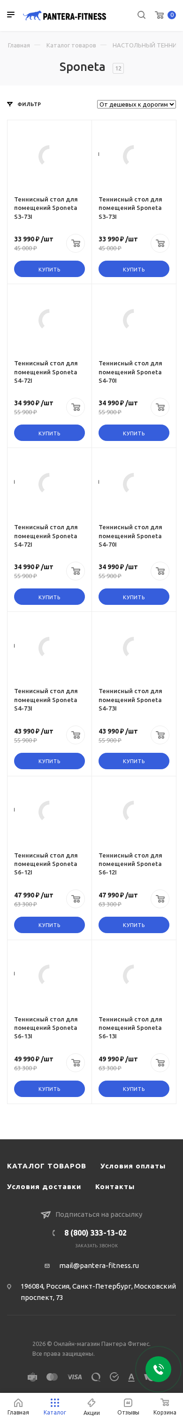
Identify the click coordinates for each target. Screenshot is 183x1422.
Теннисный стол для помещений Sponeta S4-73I (46, 699)
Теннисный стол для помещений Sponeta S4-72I (46, 371)
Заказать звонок (97, 1246)
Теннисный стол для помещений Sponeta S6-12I (46, 863)
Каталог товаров (71, 45)
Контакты (115, 1186)
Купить (49, 269)
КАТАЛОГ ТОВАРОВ (46, 1166)
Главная (19, 45)
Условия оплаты (133, 1166)
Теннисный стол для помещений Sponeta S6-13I (46, 1027)
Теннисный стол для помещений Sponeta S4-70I (130, 371)
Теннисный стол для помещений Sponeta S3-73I (46, 207)
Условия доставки (44, 1186)
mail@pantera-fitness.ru (99, 1265)
